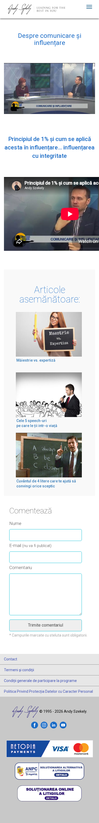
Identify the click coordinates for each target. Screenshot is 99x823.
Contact (10, 659)
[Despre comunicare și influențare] (49, 93)
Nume (15, 523)
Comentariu (20, 567)
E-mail (30, 545)
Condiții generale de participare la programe (40, 681)
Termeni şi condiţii (19, 670)
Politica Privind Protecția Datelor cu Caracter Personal (48, 691)
